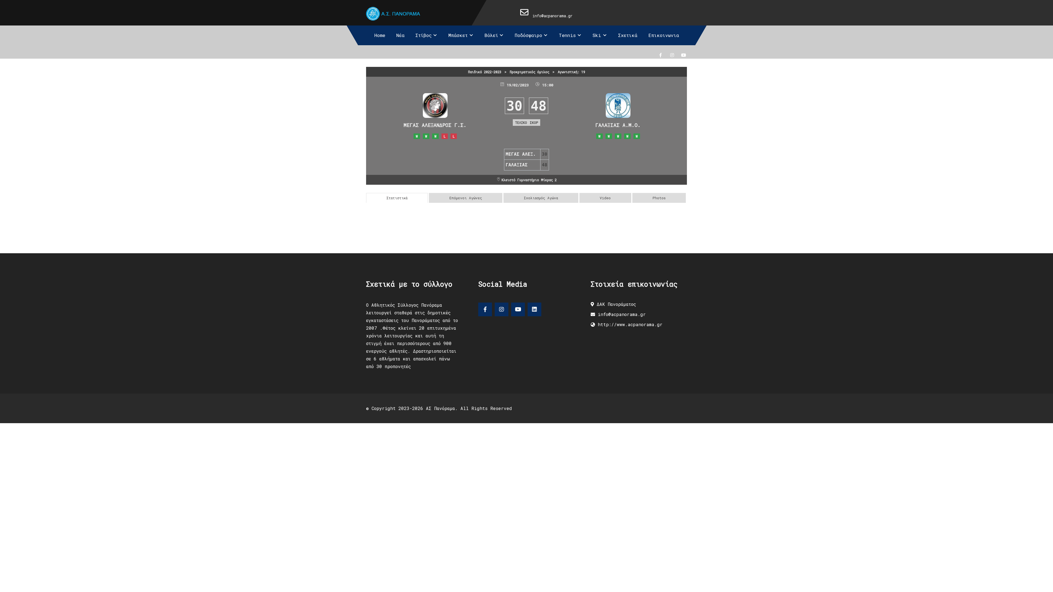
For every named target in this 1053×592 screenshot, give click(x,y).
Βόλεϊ (491, 35)
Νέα (400, 35)
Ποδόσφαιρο (528, 35)
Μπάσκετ (458, 35)
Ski (597, 35)
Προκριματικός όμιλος (529, 72)
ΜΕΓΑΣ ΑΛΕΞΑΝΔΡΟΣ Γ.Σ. (435, 125)
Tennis (567, 35)
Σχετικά (627, 35)
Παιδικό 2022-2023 (484, 72)
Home (379, 35)
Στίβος (423, 35)
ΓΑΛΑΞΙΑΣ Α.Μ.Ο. (618, 125)
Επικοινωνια (663, 35)
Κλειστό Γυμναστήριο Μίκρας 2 (529, 180)
